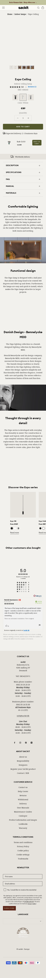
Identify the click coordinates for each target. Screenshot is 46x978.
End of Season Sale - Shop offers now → (23, 2)
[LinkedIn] (31, 742)
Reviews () (32, 87)
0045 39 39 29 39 (23, 684)
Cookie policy (23, 850)
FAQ (8, 179)
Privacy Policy (23, 846)
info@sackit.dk (23, 716)
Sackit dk (26, 630)
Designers (23, 765)
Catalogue (23, 816)
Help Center (23, 791)
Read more (14, 532)
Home (9, 14)
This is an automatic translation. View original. (19, 618)
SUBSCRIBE (9, 908)
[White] (15, 528)
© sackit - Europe (23, 949)
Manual (10, 186)
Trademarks (23, 858)
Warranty (23, 828)
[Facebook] (14, 742)
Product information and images (23, 820)
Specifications (13, 172)
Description (12, 165)
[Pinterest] (26, 742)
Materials (11, 193)
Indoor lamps (20, 14)
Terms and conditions (23, 842)
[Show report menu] (40, 625)
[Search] (38, 8)
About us (23, 757)
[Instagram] (20, 742)
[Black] (12, 528)
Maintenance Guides (23, 812)
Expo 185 (13, 521)
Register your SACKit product (23, 769)
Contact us (23, 787)
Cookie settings (23, 854)
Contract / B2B (23, 773)
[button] (23, 933)
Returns (23, 795)
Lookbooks (23, 824)
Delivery (23, 803)
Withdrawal (23, 799)
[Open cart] (43, 7)
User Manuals (23, 808)
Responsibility (23, 761)
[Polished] (18, 528)
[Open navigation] (3, 8)
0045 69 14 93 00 (23, 704)
